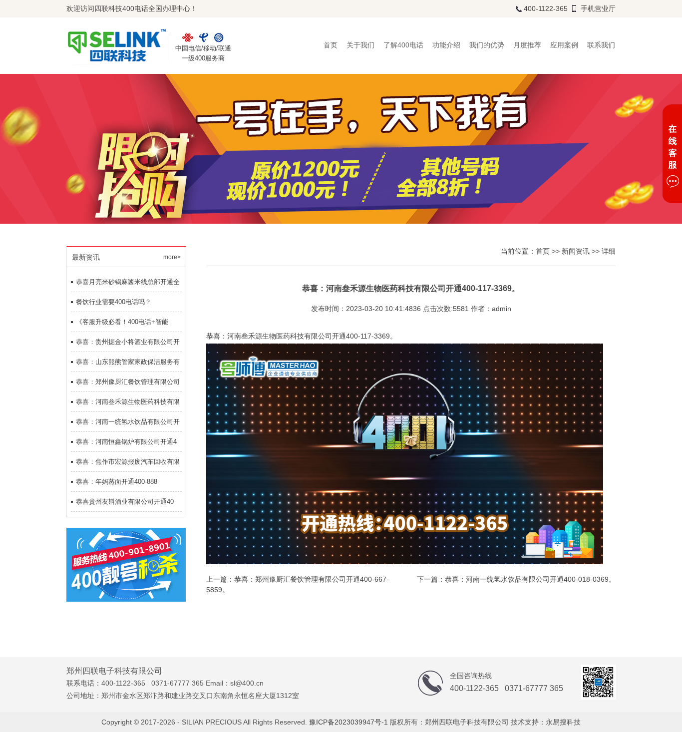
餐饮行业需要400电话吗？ (113, 302)
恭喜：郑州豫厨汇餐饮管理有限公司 (128, 381)
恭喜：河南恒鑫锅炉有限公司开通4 (126, 441)
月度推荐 (527, 45)
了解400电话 (403, 45)
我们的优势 (486, 45)
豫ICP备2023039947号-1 (348, 722)
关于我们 (360, 45)
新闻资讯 (576, 251)
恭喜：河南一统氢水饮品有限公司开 (128, 421)
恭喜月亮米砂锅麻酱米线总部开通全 (128, 282)
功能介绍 (446, 45)
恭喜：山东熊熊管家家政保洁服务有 (128, 362)
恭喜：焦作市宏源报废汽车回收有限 (128, 461)
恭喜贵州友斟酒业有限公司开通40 (125, 501)
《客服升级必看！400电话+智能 (122, 322)
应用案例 (564, 45)
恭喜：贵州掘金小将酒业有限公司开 (128, 342)
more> (172, 257)
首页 (331, 45)
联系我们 (601, 45)
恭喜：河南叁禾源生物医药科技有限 (128, 401)
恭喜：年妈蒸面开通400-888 (116, 481)
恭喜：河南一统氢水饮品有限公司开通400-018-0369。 (530, 579)
